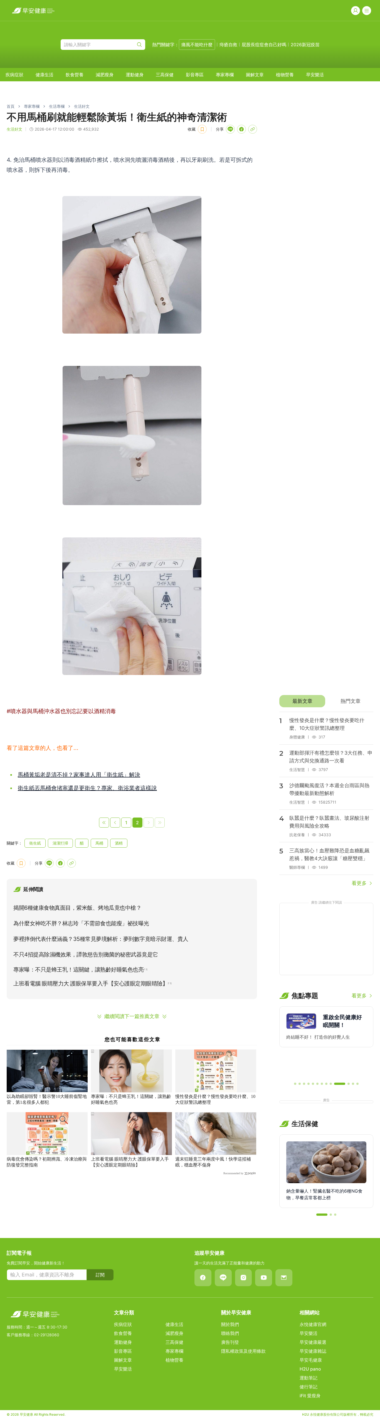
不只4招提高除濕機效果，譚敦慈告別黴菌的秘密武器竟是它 (85, 954)
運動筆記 (308, 1378)
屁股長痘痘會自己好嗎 (264, 44)
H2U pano (310, 1369)
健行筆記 (308, 1386)
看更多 (359, 883)
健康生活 (44, 74)
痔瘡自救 (228, 44)
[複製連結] (252, 129)
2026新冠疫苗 (305, 44)
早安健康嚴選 (313, 1342)
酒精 (119, 843)
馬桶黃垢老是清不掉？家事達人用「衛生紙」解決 (79, 774)
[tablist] (326, 701)
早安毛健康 (311, 1360)
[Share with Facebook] (241, 129)
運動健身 (135, 74)
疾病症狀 (14, 74)
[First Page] (104, 823)
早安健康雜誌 (313, 1351)
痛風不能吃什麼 (197, 44)
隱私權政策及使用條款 (243, 1351)
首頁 (10, 106)
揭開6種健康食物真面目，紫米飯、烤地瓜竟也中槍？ (77, 907)
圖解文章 (255, 74)
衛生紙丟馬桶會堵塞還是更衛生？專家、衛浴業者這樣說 (87, 788)
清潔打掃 (60, 843)
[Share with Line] (230, 129)
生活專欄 (57, 106)
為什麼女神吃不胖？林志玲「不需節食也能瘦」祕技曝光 (81, 923)
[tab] (302, 701)
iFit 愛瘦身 (310, 1395)
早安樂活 (315, 74)
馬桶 (99, 843)
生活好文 (82, 106)
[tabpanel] (326, 799)
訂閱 (100, 1275)
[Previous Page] (115, 823)
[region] (326, 1041)
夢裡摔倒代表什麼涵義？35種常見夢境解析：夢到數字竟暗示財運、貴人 (100, 939)
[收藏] (202, 129)
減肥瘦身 (104, 74)
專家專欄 (225, 74)
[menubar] (164, 74)
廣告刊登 (230, 1342)
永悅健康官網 (313, 1324)
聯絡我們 (230, 1333)
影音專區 (195, 74)
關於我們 (230, 1324)
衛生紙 (35, 843)
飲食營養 (74, 74)
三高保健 (165, 74)
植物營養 (285, 74)
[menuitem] (14, 74)
